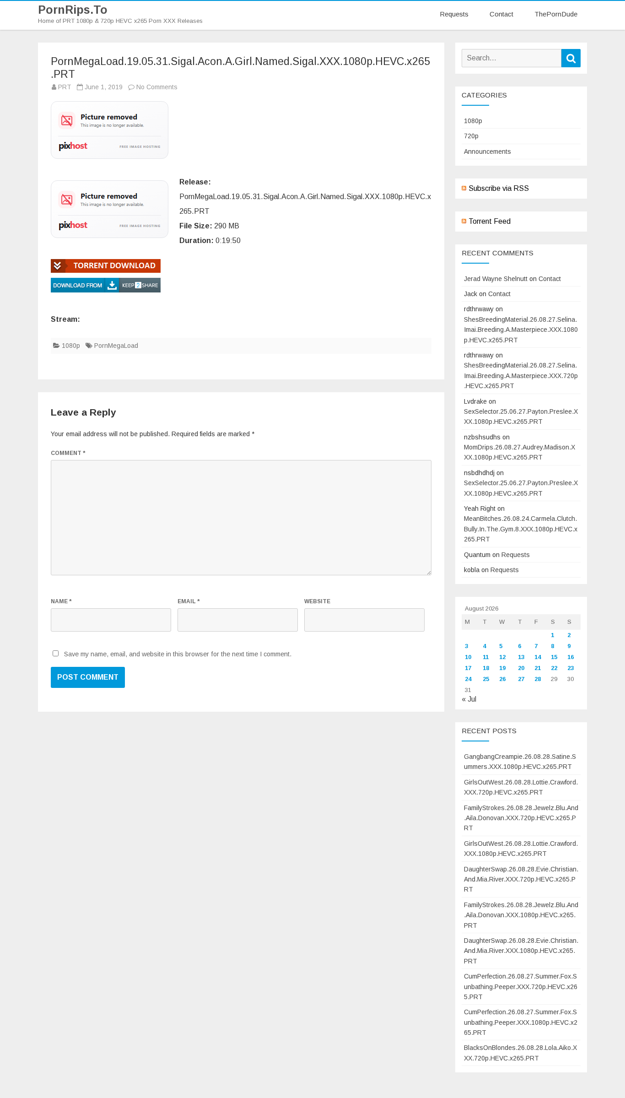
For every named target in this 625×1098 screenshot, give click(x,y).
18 (486, 668)
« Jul (469, 699)
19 (502, 668)
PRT (64, 87)
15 (554, 657)
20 (521, 668)
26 (502, 679)
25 (486, 679)
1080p (71, 345)
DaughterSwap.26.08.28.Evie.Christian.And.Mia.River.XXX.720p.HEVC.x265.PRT (521, 879)
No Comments (157, 87)
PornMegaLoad (116, 345)
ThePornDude (555, 14)
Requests (454, 14)
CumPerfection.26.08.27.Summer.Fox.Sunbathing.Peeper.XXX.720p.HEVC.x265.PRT (520, 987)
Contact (501, 14)
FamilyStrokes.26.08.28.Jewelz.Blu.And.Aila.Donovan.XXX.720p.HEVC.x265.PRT (521, 818)
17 (468, 668)
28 (537, 679)
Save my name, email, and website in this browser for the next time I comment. (177, 654)
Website (317, 601)
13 (521, 657)
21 (537, 668)
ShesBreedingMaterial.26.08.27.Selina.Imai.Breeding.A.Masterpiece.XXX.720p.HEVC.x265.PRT (521, 375)
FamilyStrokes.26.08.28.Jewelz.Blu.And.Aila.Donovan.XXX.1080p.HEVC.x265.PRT (521, 915)
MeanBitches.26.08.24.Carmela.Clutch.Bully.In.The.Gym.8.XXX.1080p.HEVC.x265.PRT (520, 529)
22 (554, 668)
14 (537, 657)
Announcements (487, 151)
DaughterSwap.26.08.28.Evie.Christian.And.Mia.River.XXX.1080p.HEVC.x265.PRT (521, 951)
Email (188, 601)
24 (468, 679)
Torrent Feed (490, 221)
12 (502, 657)
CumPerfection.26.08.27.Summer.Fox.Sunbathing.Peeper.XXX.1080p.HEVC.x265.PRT (520, 1022)
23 (570, 668)
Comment (68, 453)
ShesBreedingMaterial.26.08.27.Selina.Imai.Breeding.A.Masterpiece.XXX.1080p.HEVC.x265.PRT (521, 330)
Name (61, 601)
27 (521, 679)
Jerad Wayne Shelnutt (496, 278)
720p (471, 136)
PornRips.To (73, 10)
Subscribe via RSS (499, 188)
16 (570, 657)
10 (468, 657)
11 (486, 657)
